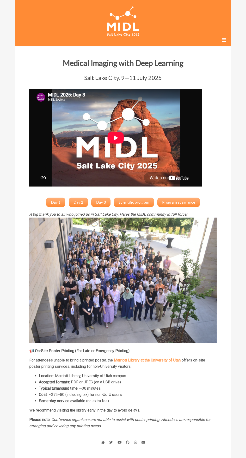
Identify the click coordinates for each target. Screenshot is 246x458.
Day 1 (56, 202)
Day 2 (78, 202)
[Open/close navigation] (224, 40)
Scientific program (134, 202)
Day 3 (101, 202)
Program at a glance (178, 202)
